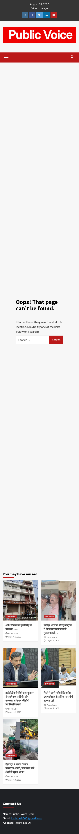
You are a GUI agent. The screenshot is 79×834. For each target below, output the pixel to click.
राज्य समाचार (11, 616)
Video (34, 8)
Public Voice (13, 633)
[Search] (72, 57)
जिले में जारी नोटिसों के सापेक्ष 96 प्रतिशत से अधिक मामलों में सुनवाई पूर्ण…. (58, 696)
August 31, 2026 (14, 637)
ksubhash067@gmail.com (26, 818)
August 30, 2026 (14, 780)
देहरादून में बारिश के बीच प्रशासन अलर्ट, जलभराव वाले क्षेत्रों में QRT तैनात (20, 768)
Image (44, 8)
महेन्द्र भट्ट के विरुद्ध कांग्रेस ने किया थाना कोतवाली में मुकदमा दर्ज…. (58, 629)
